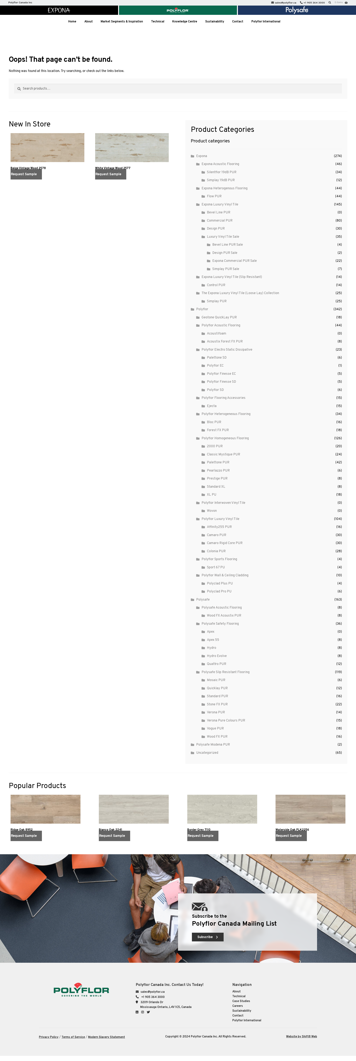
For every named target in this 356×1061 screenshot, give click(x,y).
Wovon (212, 511)
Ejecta (212, 406)
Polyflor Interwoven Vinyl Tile (223, 503)
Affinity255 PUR (219, 527)
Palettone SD (217, 358)
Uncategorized (207, 753)
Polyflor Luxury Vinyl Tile (220, 519)
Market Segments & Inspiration (122, 22)
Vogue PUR (215, 728)
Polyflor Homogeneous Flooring (225, 438)
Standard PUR (217, 696)
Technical (238, 996)
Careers (237, 1006)
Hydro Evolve (217, 656)
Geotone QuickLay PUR (219, 317)
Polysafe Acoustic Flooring (222, 608)
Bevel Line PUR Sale (227, 245)
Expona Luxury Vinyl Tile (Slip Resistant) (232, 277)
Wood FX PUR (217, 737)
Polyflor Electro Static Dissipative (227, 350)
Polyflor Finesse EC (221, 374)
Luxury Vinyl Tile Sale (223, 237)
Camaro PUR (216, 535)
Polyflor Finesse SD (221, 382)
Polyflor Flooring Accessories (223, 398)
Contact (237, 1016)
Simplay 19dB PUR (221, 180)
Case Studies (241, 1001)
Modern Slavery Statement (106, 1037)
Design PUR (216, 229)
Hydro (211, 648)
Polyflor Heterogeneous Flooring (226, 414)
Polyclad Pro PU (219, 591)
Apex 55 (213, 640)
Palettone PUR (218, 462)
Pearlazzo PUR (218, 471)
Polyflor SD (215, 390)
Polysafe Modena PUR (213, 745)
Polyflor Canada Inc (20, 2)
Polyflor (202, 309)
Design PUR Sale (224, 253)
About (236, 992)
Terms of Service (73, 1037)
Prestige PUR (217, 479)
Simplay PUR (217, 301)
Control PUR (216, 285)
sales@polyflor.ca (285, 2)
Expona (201, 156)
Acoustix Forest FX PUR (225, 342)
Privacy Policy (48, 1037)
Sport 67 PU (216, 567)
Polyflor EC (215, 366)
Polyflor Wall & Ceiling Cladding (225, 575)
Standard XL (216, 487)
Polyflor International (246, 1020)
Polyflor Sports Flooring (219, 559)
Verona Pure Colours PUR (226, 721)
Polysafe (203, 600)
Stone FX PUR (217, 704)
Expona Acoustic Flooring (220, 164)
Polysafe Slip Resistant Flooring (226, 672)
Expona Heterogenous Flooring (225, 188)
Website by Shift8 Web (301, 1037)
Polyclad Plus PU (220, 583)
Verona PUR (216, 712)
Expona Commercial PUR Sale (234, 261)
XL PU (211, 495)
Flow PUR (214, 196)
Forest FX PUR (218, 430)
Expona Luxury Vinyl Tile (220, 204)
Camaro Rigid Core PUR (225, 543)
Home (72, 22)
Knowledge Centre (184, 22)
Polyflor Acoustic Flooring (221, 325)
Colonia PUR (216, 551)
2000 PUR (215, 446)
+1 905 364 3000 (314, 2)
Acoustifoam (216, 334)
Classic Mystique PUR (223, 454)
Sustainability (241, 1011)
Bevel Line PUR (218, 212)
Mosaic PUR (216, 680)
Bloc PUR (214, 422)
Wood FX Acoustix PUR (224, 616)
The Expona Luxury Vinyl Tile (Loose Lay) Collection (240, 293)
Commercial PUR (220, 221)
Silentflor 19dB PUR (221, 172)
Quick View (17, 183)
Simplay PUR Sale (225, 269)
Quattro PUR (216, 664)
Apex (210, 632)
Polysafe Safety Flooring (220, 624)
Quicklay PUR (217, 688)
